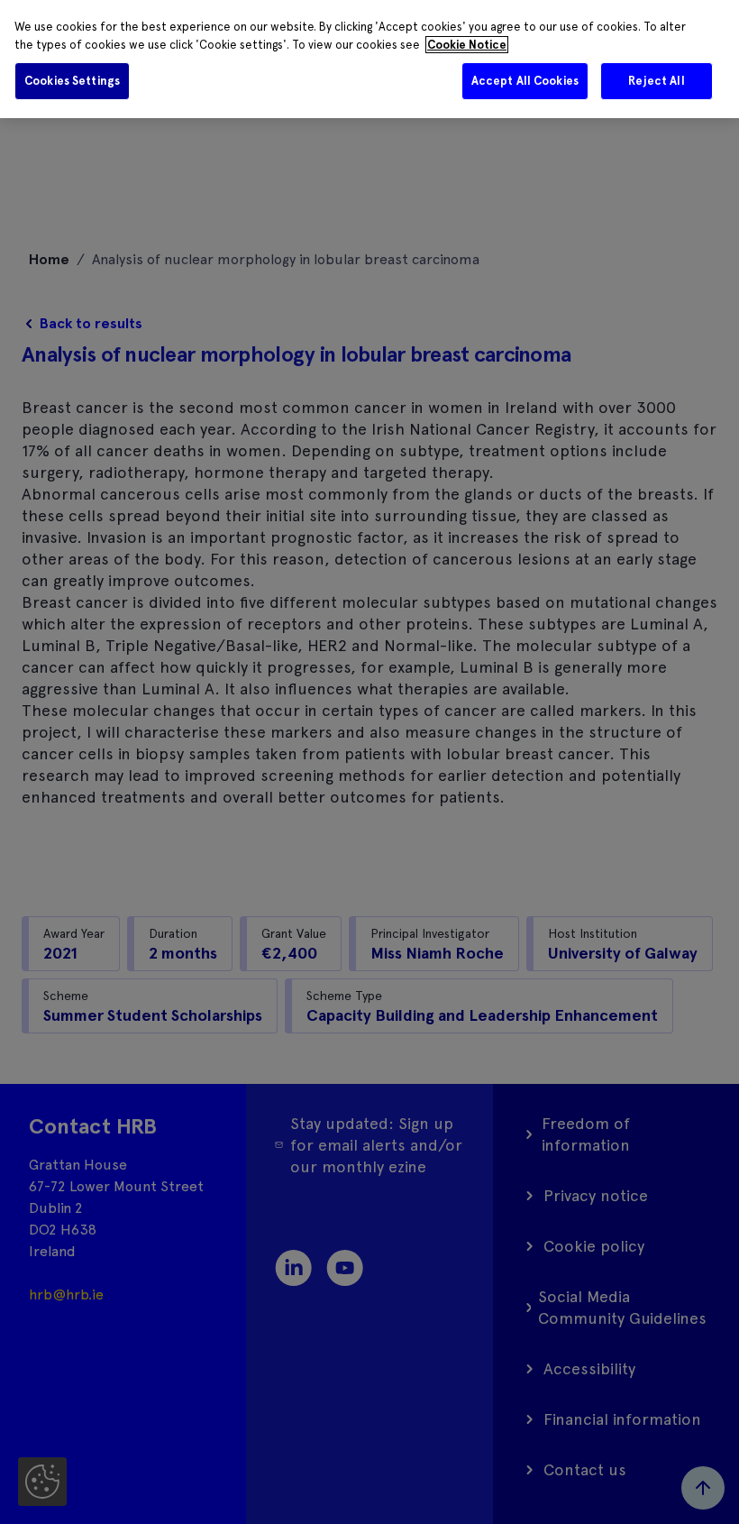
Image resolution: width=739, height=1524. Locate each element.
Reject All (656, 80)
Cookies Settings (72, 80)
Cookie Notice (466, 44)
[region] (369, 59)
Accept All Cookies (525, 80)
